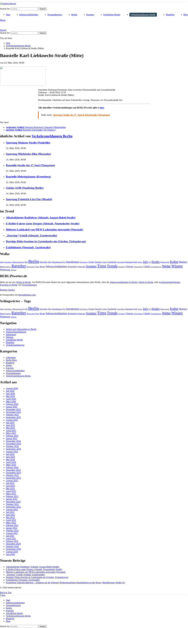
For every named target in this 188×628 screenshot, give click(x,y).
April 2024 (11, 462)
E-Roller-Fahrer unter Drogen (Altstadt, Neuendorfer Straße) (42, 223)
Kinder (156, 261)
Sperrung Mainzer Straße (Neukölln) (28, 142)
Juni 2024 (10, 457)
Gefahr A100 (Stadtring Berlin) (24, 187)
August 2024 (12, 451)
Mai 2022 (10, 517)
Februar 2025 (12, 436)
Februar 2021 (12, 541)
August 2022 (12, 509)
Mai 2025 (10, 428)
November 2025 (13, 412)
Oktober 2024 (12, 446)
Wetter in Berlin (23, 282)
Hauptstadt (129, 262)
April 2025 (11, 430)
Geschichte (112, 262)
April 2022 (11, 520)
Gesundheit (121, 262)
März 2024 (11, 464)
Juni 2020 (10, 554)
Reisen (42, 266)
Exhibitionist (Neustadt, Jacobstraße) (28, 247)
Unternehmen (138, 267)
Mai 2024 (10, 459)
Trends (112, 266)
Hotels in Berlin (146, 282)
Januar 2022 (11, 528)
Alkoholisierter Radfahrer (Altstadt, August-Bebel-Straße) (40, 217)
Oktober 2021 (12, 530)
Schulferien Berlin (111, 14)
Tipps (101, 266)
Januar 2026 (11, 407)
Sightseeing (81, 267)
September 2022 (13, 507)
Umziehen (121, 267)
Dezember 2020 (13, 544)
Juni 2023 (10, 486)
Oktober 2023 (12, 475)
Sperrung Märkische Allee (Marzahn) (28, 153)
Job (150, 262)
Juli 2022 (10, 512)
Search (43, 9)
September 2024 (13, 449)
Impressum (11, 334)
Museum (183, 262)
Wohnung (5, 269)
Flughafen (98, 262)
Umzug (129, 266)
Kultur (174, 261)
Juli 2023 (10, 483)
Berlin (33, 261)
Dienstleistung (72, 262)
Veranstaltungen (54, 14)
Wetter (166, 266)
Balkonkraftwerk (18, 262)
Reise (37, 267)
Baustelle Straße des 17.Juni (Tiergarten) (30, 165)
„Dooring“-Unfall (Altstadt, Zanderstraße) (31, 235)
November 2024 (13, 443)
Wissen (177, 266)
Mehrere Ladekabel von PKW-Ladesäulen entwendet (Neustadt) (44, 229)
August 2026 (12, 388)
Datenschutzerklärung (16, 332)
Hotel (135, 262)
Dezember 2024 (13, 441)
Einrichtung (84, 262)
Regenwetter (31, 267)
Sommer (91, 266)
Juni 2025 (10, 425)
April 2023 (11, 491)
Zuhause (13, 270)
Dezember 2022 (13, 501)
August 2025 (12, 420)
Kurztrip (90, 14)
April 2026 (11, 399)
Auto (2, 262)
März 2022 (11, 522)
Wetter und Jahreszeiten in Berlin (21, 329)
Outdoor (8, 267)
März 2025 (11, 433)
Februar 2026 (12, 404)
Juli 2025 (10, 422)
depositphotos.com (27, 295)
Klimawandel (164, 262)
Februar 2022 (12, 525)
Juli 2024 (10, 454)
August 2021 (12, 533)
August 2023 (12, 480)
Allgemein (11, 357)
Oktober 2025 (12, 414)
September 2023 (13, 478)
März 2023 (11, 493)
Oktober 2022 (12, 504)
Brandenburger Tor (58, 262)
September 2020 (13, 549)
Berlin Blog (44, 262)
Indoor (140, 262)
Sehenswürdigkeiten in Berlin (123, 282)
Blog (185, 14)
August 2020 (12, 551)
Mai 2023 (10, 488)
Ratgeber (18, 266)
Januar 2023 (11, 499)
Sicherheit (72, 266)
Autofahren (8, 262)
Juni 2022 (10, 515)
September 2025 (13, 417)
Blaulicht (170, 14)
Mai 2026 (10, 396)
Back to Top (5, 592)
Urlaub (146, 266)
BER (26, 262)
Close (2, 595)
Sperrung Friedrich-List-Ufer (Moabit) (29, 199)
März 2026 (11, 401)
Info (145, 261)
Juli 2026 (10, 391)
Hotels (74, 14)
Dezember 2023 (13, 470)
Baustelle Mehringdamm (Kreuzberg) (28, 176)
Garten (104, 262)
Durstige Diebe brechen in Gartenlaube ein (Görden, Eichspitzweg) (46, 241)
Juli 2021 (10, 536)
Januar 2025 (11, 438)
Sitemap (9, 337)
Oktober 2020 (12, 546)
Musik (2, 267)
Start (8, 14)
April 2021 (11, 538)
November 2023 (13, 472)
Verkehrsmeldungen (15, 345)
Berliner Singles (7, 290)
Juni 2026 (10, 393)
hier (102, 107)
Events (91, 262)
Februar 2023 (12, 496)
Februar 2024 (12, 467)
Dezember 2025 (13, 409)
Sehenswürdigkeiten (28, 14)
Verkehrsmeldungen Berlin (143, 14)
